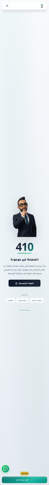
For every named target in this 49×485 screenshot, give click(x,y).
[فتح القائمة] (7, 5)
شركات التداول (37, 300)
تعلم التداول (22, 300)
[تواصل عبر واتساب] (5, 468)
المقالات (10, 300)
